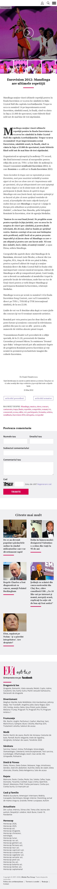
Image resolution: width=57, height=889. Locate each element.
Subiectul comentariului (16, 448)
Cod (5, 479)
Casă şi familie (11, 792)
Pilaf (21, 784)
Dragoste (7, 688)
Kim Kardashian (39, 702)
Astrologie (7, 835)
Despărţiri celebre (18, 812)
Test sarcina (47, 751)
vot (25, 412)
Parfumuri (24, 721)
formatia (42, 412)
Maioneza (14, 784)
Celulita (31, 723)
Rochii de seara (16, 735)
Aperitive (43, 781)
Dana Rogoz (39, 704)
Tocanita (15, 781)
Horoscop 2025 (9, 826)
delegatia (30, 415)
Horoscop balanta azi (12, 864)
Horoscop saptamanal (13, 869)
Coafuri (33, 721)
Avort (28, 754)
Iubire (48, 688)
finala (21, 409)
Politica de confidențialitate (13, 881)
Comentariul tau (12, 459)
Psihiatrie (17, 756)
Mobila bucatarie (10, 795)
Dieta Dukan (21, 765)
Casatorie (7, 690)
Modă (6, 732)
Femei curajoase (34, 800)
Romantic (16, 688)
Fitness (12, 765)
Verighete (7, 740)
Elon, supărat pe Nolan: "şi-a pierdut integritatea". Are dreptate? (13, 638)
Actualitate (9, 806)
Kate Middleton (25, 702)
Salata (36, 779)
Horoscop (8, 820)
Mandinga (25, 406)
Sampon (18, 723)
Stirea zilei (25, 809)
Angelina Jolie (28, 704)
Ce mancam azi (22, 786)
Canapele (7, 798)
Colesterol (20, 751)
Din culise (7, 809)
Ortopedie (7, 756)
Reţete (6, 776)
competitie (36, 409)
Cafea (42, 779)
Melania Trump (10, 709)
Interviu (16, 809)
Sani (47, 721)
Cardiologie (8, 754)
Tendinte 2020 (35, 740)
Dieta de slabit (41, 767)
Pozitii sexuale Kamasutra (38, 690)
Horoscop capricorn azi (13, 850)
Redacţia (45, 881)
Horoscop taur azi (11, 847)
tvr (49, 409)
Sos (31, 779)
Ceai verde (36, 754)
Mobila (41, 795)
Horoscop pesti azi (11, 859)
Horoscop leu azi (10, 862)
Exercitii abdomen (19, 767)
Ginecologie (39, 749)
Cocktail (23, 781)
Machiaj (40, 721)
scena (15, 412)
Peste (26, 779)
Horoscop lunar (10, 838)
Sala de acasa (40, 770)
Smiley (10, 707)
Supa (48, 779)
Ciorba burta (9, 786)
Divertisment (10, 699)
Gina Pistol (30, 707)
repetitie (27, 409)
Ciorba (20, 779)
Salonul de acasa (27, 726)
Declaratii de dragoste (13, 693)
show (39, 406)
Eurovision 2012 (19, 415)
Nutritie (31, 767)
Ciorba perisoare (31, 784)
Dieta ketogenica (26, 770)
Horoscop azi (9, 828)
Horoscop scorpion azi (13, 852)
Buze (24, 723)
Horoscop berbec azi (12, 867)
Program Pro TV (35, 709)
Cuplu (42, 688)
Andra (16, 707)
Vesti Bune (31, 812)
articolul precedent (14, 398)
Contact (6, 884)
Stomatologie (9, 751)
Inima (20, 749)
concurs (45, 406)
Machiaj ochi (40, 723)
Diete (5, 765)
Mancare (7, 779)
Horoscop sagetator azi (13, 855)
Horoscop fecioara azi (12, 845)
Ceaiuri (14, 749)
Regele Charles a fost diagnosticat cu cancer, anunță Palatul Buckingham (14, 587)
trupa (15, 409)
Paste (14, 779)
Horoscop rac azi (10, 840)
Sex (14, 690)
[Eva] (8, 3)
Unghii (16, 721)
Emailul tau (36, 436)
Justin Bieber (41, 707)
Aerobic (6, 767)
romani (45, 409)
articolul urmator (43, 398)
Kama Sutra (21, 690)
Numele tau (9, 436)
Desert (6, 784)
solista (49, 412)
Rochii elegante (21, 737)
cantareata (7, 409)
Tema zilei (35, 809)
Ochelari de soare (20, 740)
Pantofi (11, 737)
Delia (22, 707)
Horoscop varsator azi (13, 857)
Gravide (23, 800)
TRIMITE (16, 491)
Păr (4, 721)
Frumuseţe (9, 718)
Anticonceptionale (33, 751)
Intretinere (46, 765)
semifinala (7, 415)
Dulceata (7, 781)
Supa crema (33, 781)
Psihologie (28, 749)
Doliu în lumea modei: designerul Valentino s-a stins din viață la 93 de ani (42, 544)
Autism (46, 800)
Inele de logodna (36, 737)
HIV (43, 754)
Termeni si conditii (32, 881)
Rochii (9, 721)
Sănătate (8, 746)
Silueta (15, 770)
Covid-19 (41, 812)
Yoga (38, 765)
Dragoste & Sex (11, 685)
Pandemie (7, 814)
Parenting (41, 798)
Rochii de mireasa (32, 735)
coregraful (39, 415)
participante (32, 412)
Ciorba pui (44, 784)
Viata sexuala (27, 688)
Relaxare (31, 765)
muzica (33, 406)
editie (21, 412)
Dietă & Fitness (11, 762)
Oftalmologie (20, 754)
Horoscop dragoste (11, 831)
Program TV (23, 709)
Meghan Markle (10, 702)
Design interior (30, 798)
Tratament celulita (11, 726)
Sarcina (6, 749)
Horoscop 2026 (9, 823)
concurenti (7, 412)
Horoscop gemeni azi (12, 843)
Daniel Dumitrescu (30, 377)
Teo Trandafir (15, 704)
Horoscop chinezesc (12, 833)
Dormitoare (17, 798)
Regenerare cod (44, 484)
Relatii (36, 688)
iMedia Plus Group (28, 877)
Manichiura (8, 723)
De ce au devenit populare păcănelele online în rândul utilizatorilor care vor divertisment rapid (14, 545)
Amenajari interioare (28, 795)
